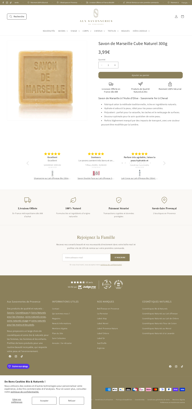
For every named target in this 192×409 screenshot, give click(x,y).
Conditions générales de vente (158, 400)
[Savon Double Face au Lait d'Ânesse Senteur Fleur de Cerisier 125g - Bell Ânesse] (96, 173)
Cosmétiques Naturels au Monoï (156, 328)
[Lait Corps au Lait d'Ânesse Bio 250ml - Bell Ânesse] (139, 173)
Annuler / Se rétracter (62, 343)
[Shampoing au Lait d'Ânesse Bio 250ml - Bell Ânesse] (52, 173)
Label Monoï (102, 323)
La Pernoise (102, 313)
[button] (17, 17)
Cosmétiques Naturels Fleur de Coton (159, 323)
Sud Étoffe (102, 343)
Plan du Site (57, 333)
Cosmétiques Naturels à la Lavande (158, 333)
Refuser (71, 400)
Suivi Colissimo (59, 338)
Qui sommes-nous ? (61, 313)
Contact (55, 308)
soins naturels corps (35, 316)
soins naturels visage (17, 320)
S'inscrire (120, 257)
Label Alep (102, 318)
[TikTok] (11, 3)
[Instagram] (7, 3)
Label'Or (101, 338)
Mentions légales (60, 328)
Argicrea (101, 348)
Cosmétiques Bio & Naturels (155, 308)
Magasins (56, 318)
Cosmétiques (22, 312)
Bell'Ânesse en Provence (108, 308)
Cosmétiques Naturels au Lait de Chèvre (160, 318)
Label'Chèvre (103, 333)
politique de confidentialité (111, 265)
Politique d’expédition (124, 400)
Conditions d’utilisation (104, 400)
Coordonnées (140, 400)
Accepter (44, 400)
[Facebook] (3, 3)
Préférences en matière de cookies (172, 402)
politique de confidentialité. (25, 391)
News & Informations (61, 323)
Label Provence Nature (107, 328)
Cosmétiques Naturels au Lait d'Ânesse (160, 313)
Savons (10, 312)
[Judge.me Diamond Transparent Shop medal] (106, 284)
